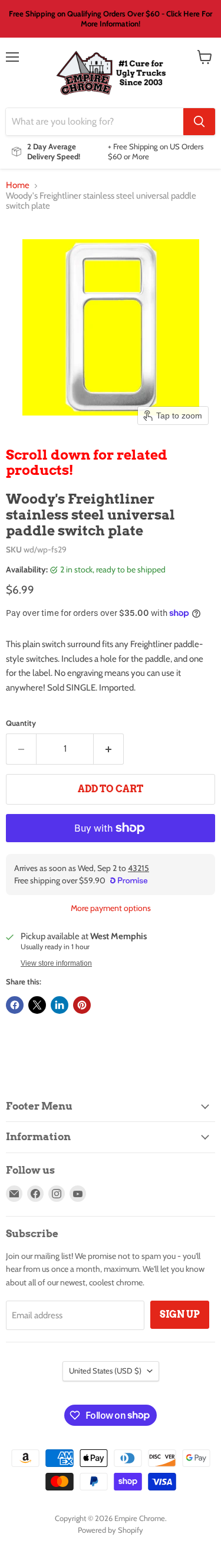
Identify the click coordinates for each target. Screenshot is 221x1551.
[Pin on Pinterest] (82, 1005)
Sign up (180, 1314)
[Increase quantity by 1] (109, 748)
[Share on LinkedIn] (59, 1005)
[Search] (199, 121)
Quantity (21, 723)
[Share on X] (37, 1005)
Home (17, 185)
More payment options (111, 908)
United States (105, 1370)
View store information (56, 963)
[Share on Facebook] (15, 1005)
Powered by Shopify (110, 1530)
